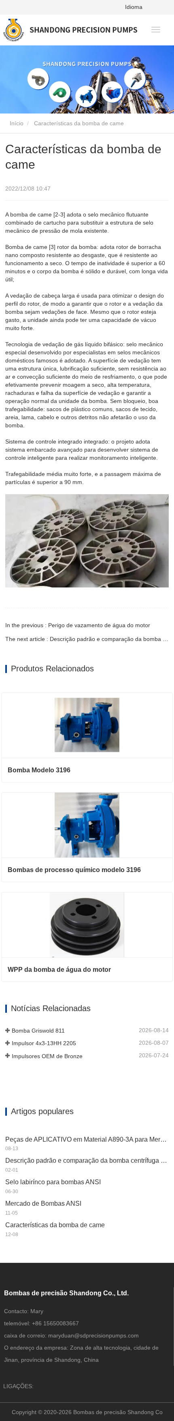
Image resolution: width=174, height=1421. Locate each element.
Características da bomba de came (55, 1225)
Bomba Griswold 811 (38, 1030)
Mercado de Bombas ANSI (43, 1203)
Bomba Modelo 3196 (39, 770)
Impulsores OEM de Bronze (47, 1056)
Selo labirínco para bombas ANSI (53, 1182)
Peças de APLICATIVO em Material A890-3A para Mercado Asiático (87, 1139)
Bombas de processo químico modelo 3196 (74, 869)
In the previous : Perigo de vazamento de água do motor (77, 625)
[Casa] (70, 30)
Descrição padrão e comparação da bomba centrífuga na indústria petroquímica (87, 1160)
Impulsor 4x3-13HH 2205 (44, 1043)
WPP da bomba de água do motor (59, 969)
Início (15, 123)
